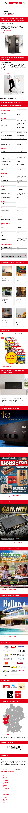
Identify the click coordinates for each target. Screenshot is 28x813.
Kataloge (5, 785)
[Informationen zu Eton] (13, 655)
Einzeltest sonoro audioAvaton (5, 280)
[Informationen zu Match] (12, 662)
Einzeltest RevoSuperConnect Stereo (20, 301)
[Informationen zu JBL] (6, 663)
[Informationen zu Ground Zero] (6, 659)
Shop (4, 776)
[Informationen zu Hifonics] (21, 659)
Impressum (6, 793)
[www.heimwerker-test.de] (21, 689)
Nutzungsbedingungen (9, 802)
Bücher (5, 777)
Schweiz (6, 734)
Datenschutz (6, 797)
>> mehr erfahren (6, 366)
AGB (4, 796)
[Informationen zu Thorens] (21, 671)
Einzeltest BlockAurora (18, 280)
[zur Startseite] (15, 3)
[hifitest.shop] (18, 697)
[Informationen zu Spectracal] (14, 671)
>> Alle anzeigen (5, 33)
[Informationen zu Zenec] (21, 675)
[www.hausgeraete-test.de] (14, 689)
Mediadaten (6, 794)
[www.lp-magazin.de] (10, 697)
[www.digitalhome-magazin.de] (6, 689)
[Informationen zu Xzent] (13, 675)
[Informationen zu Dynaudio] (14, 651)
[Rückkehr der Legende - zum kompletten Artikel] (14, 45)
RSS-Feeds (6, 787)
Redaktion (5, 780)
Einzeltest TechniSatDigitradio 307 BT (20, 322)
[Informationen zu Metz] (20, 663)
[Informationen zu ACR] (6, 647)
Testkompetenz (7, 779)
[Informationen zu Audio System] (13, 647)
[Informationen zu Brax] (6, 651)
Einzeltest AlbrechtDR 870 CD (5, 322)
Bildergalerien (7, 784)
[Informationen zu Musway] (6, 667)
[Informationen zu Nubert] (14, 667)
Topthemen (6, 788)
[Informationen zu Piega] (21, 667)
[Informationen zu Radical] (6, 671)
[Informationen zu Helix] (14, 659)
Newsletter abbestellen (7, 771)
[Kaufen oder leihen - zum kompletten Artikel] (14, 85)
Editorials (5, 790)
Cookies (5, 799)
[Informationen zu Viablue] (6, 676)
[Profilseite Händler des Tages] (14, 749)
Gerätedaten (6, 782)
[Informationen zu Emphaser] (21, 651)
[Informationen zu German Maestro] (20, 655)
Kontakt (5, 800)
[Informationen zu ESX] (6, 655)
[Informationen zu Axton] (20, 647)
